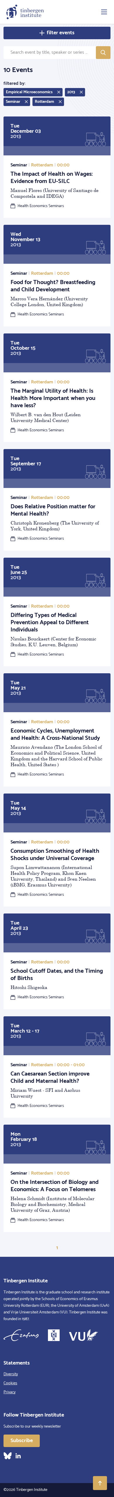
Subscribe (22, 1440)
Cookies (10, 1383)
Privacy (9, 1392)
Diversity (11, 1374)
